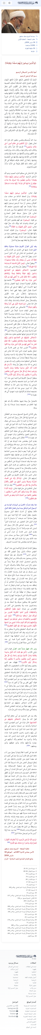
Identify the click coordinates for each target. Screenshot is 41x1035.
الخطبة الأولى (22, 39)
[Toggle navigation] (4, 3)
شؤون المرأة (32, 985)
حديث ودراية (32, 993)
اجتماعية (15, 977)
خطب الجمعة (31, 39)
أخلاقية (34, 972)
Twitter (13, 1014)
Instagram (12, 1008)
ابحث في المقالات (31, 966)
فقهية (34, 969)
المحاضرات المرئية (31, 1008)
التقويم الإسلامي (31, 1022)
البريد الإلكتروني (11, 1006)
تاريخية (33, 980)
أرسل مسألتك (14, 969)
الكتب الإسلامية (31, 1019)
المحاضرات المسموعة (30, 1006)
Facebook (12, 1016)
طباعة (33, 51)
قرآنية (34, 983)
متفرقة (16, 985)
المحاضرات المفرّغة (30, 1011)
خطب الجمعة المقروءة (29, 1016)
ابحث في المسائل (13, 966)
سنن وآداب (33, 988)
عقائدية (34, 974)
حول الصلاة (32, 991)
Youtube (12, 1011)
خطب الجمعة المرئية (30, 1014)
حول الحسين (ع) (31, 996)
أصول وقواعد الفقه (30, 977)
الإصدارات (33, 1024)
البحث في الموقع (31, 1027)
